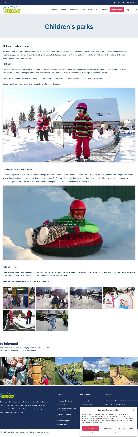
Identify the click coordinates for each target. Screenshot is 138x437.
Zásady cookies (97, 433)
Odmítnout (108, 428)
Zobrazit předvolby (126, 428)
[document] (69, 218)
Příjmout (90, 428)
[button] (134, 410)
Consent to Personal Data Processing (114, 433)
